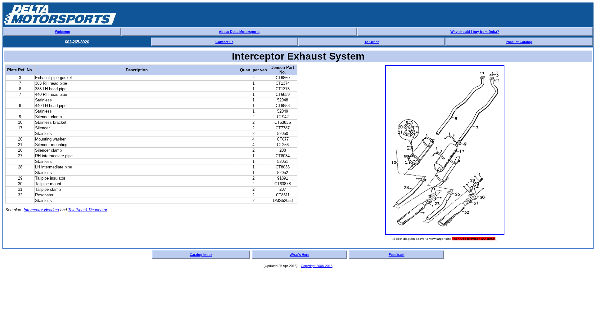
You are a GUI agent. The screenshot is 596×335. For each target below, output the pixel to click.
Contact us (224, 42)
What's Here (299, 255)
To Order (371, 42)
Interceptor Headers (41, 210)
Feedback (396, 255)
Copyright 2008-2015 (316, 266)
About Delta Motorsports (239, 32)
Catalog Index (201, 255)
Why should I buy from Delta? (474, 32)
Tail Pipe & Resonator (87, 210)
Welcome (62, 32)
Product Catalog (519, 42)
